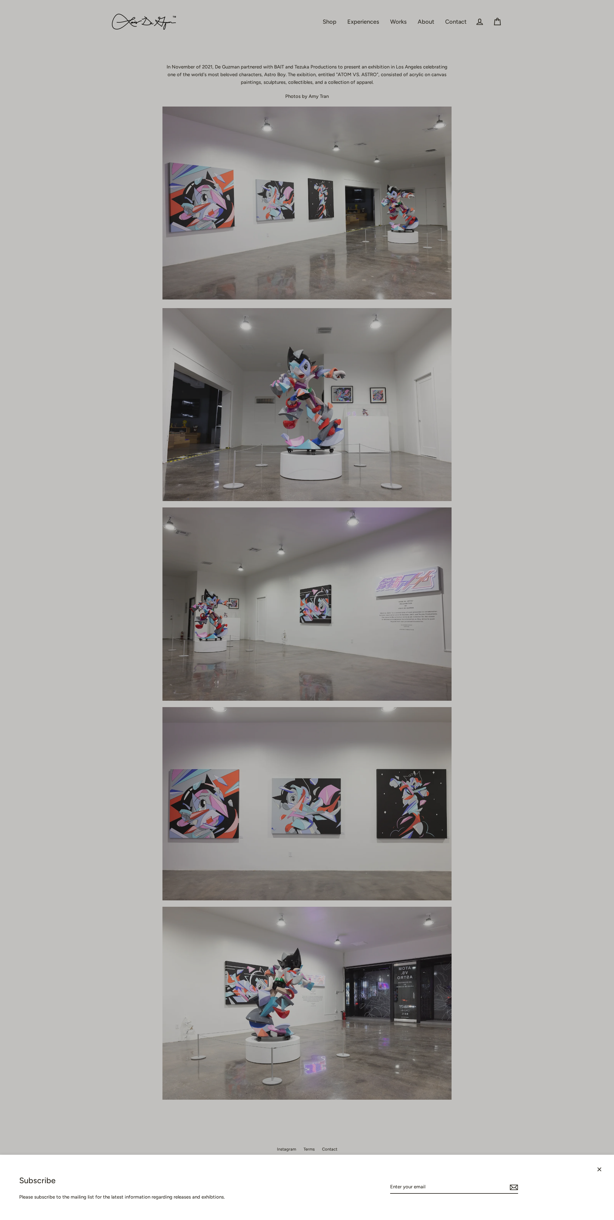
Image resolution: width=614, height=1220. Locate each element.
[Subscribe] (513, 1187)
